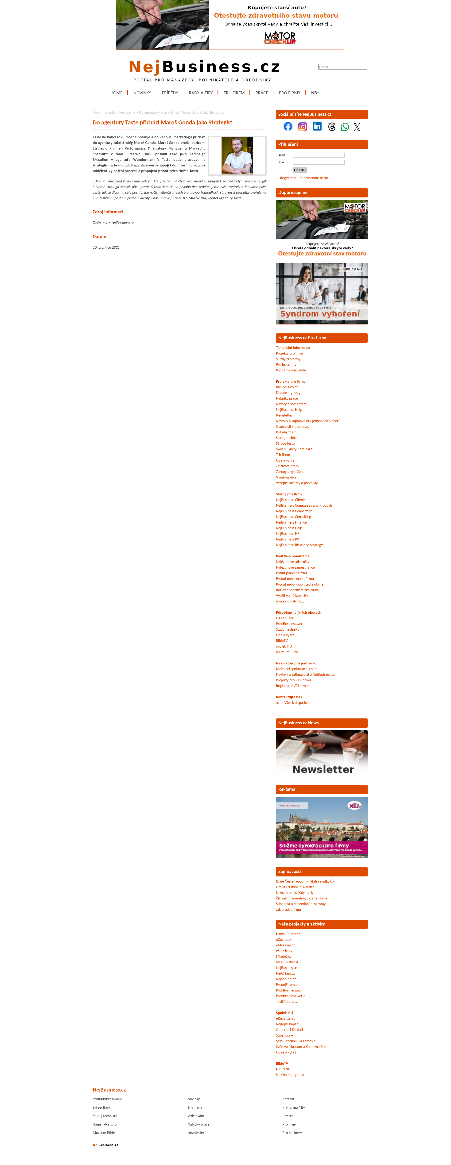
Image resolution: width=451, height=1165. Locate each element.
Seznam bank (286, 893)
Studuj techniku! (105, 1116)
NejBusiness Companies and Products (304, 506)
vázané (312, 898)
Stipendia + (284, 1036)
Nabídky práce (287, 399)
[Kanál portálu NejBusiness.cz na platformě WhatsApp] (345, 130)
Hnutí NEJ (283, 1069)
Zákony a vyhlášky (289, 472)
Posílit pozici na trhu (291, 573)
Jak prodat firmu (288, 910)
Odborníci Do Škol (289, 1030)
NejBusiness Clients (290, 500)
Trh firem (234, 93)
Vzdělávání (196, 1116)
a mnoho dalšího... (290, 601)
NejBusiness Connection (294, 511)
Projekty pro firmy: (291, 382)
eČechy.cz (283, 940)
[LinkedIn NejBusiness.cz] (317, 130)
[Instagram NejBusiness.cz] (302, 130)
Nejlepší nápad (287, 1024)
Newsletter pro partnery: (296, 663)
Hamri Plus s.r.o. (289, 934)
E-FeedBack (285, 618)
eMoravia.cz (285, 945)
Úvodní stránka (104, 113)
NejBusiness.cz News (298, 723)
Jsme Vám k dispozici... (293, 703)
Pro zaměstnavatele (291, 370)
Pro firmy (289, 93)
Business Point (287, 387)
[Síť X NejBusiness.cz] (357, 130)
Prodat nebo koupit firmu (295, 579)
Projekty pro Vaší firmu (293, 680)
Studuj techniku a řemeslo (295, 1041)
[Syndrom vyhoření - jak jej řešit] (322, 323)
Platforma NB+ (294, 1108)
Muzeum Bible (287, 652)
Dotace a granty (288, 393)
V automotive (286, 477)
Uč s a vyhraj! (286, 461)
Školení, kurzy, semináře (294, 449)
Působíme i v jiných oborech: (299, 613)
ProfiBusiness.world (290, 624)
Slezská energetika (290, 1075)
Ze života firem (287, 466)
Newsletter (284, 415)
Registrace (288, 178)
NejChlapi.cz (285, 974)
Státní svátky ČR (322, 881)
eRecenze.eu (285, 1019)
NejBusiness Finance (291, 523)
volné (323, 898)
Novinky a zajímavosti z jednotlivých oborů (308, 421)
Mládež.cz (283, 957)
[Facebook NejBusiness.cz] (288, 130)
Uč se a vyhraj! (287, 1052)
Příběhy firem (286, 432)
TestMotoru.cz (287, 1002)
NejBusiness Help (289, 410)
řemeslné (298, 898)
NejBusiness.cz (287, 968)
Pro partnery (292, 1133)
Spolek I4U (284, 646)
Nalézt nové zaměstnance (295, 568)
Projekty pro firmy (289, 353)
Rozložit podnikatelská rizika (297, 590)
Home (116, 93)
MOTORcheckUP (288, 962)
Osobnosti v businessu (292, 427)
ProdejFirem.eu (287, 985)
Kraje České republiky (292, 881)
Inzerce (288, 1116)
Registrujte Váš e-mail (293, 686)
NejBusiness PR (287, 539)
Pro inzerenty (286, 365)
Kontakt (288, 1099)
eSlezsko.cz (284, 951)
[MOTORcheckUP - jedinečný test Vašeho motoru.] (230, 49)
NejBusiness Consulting (293, 517)
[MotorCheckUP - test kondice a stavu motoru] (322, 260)
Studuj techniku (287, 438)
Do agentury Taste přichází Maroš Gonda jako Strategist (181, 113)
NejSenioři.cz (286, 979)
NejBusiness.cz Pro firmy (302, 338)
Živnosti (282, 898)
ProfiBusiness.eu (288, 990)
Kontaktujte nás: (289, 697)
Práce (262, 93)
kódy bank (305, 893)
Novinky (142, 93)
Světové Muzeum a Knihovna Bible (302, 1047)
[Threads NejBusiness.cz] (332, 130)
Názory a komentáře (291, 404)
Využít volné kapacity (292, 596)
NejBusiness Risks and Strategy (299, 545)
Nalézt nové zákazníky (292, 562)
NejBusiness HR (287, 534)
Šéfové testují (286, 444)
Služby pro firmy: (289, 494)
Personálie (127, 113)
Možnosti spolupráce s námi (297, 669)
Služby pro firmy (288, 359)
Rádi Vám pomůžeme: (293, 556)
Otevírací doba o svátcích (295, 887)
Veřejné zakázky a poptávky (297, 483)
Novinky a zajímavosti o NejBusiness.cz (305, 675)
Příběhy (170, 93)
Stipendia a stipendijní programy (301, 904)
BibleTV (282, 641)
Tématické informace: (293, 348)
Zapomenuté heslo (314, 178)
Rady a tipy (201, 93)
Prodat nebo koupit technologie (299, 584)
